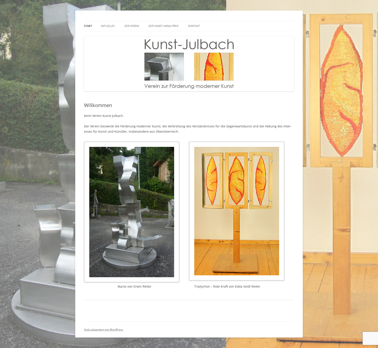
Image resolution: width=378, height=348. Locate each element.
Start (88, 26)
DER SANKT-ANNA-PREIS (163, 26)
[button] (136, 213)
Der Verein (131, 26)
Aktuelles (108, 26)
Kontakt (194, 26)
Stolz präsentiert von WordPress (103, 329)
